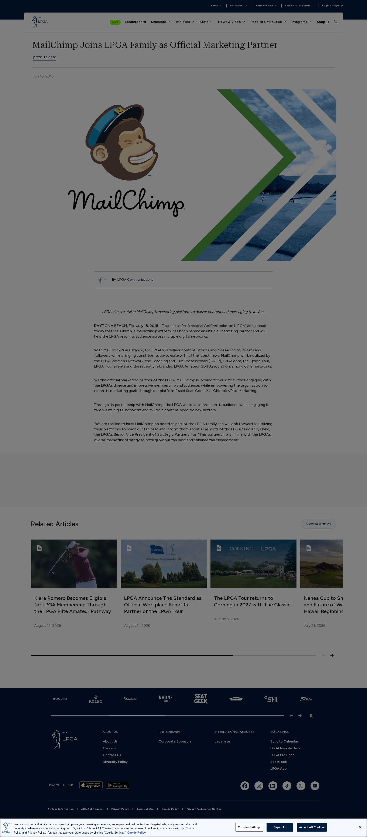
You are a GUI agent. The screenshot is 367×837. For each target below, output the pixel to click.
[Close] (360, 827)
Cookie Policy (136, 832)
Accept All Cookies (311, 827)
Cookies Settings (249, 827)
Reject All (280, 827)
